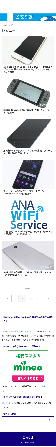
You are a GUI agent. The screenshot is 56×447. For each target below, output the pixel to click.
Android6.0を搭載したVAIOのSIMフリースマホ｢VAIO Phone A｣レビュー (27, 273)
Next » (28, 288)
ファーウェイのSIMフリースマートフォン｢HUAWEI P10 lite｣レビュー (23, 192)
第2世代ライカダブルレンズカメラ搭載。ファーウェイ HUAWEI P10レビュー (28, 151)
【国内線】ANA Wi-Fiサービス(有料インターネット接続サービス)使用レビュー (27, 232)
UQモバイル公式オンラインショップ (17, 331)
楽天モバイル (7, 403)
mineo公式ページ (45, 386)
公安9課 (28, 437)
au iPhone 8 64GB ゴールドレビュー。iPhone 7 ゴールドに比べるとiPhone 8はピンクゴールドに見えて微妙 (27, 69)
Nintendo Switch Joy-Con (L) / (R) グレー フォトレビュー (27, 111)
